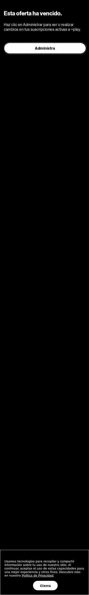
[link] (45, 48)
